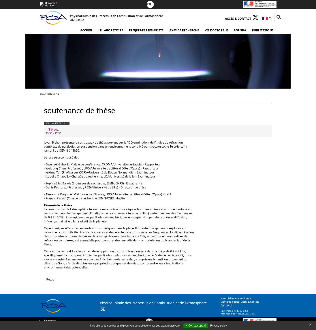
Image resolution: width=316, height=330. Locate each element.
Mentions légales (230, 301)
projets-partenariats (146, 30)
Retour (51, 279)
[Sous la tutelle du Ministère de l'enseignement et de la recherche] (259, 4)
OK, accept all (197, 325)
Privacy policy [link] (218, 325)
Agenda (240, 30)
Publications (263, 30)
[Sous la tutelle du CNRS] (150, 4)
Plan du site (227, 305)
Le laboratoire (110, 30)
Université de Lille (230, 310)
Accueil (86, 30)
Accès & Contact (238, 19)
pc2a (42, 94)
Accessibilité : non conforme (236, 298)
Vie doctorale (216, 30)
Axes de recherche (184, 30)
